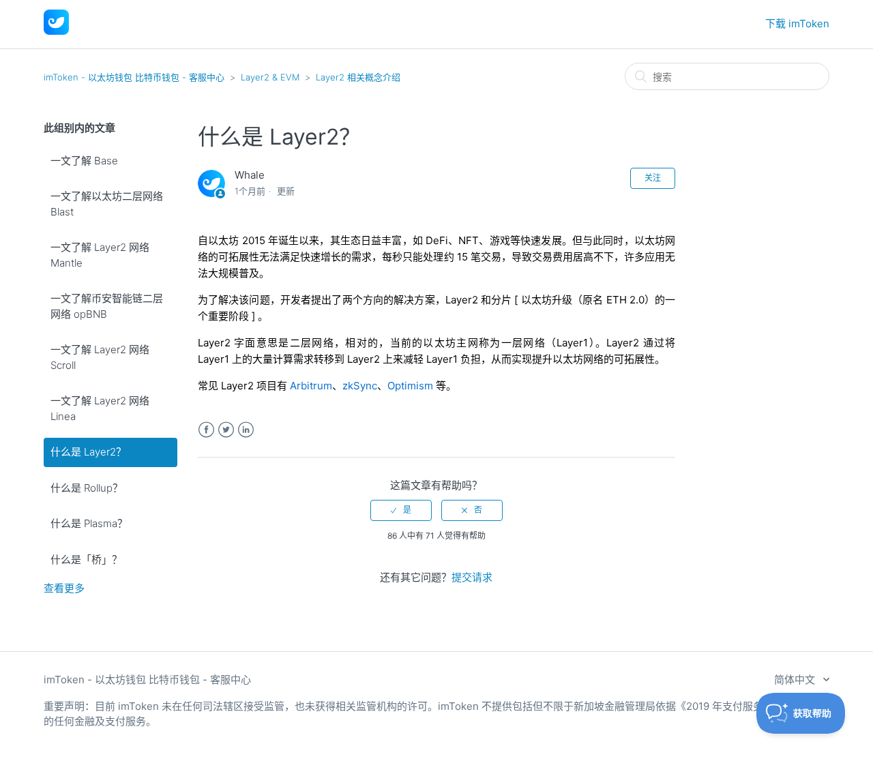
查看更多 (64, 588)
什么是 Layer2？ (88, 451)
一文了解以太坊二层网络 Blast (106, 204)
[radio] (401, 510)
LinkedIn (245, 429)
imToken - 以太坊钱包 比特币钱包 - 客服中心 (134, 77)
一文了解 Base (84, 160)
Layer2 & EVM (270, 77)
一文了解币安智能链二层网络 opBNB (106, 306)
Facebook (206, 429)
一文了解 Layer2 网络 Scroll (99, 357)
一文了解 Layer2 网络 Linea (99, 408)
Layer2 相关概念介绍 (358, 77)
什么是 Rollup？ (86, 487)
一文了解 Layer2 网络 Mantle (99, 255)
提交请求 (472, 577)
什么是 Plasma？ (89, 523)
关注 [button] (653, 178)
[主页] (56, 31)
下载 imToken (797, 23)
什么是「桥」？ (86, 559)
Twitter (226, 429)
